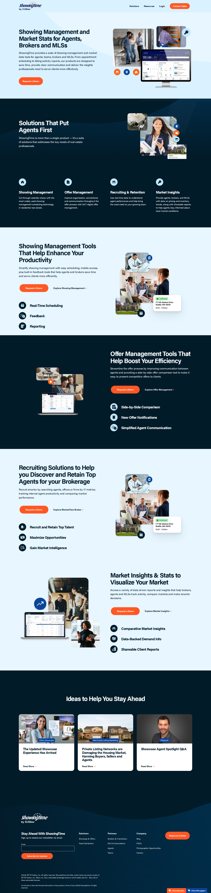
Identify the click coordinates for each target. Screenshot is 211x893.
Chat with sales (178, 890)
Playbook (164, 740)
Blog (138, 839)
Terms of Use (69, 885)
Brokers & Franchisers (117, 839)
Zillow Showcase (46, 740)
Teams (110, 853)
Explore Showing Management (69, 288)
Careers (140, 853)
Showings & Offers (87, 839)
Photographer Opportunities (149, 848)
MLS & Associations (116, 843)
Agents (111, 848)
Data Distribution (86, 843)
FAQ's (139, 843)
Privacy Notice (59, 885)
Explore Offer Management (159, 389)
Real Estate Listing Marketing (105, 740)
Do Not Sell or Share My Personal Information (37, 885)
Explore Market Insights (157, 610)
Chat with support (198, 890)
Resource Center (177, 835)
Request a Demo (30, 81)
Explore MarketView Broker (67, 509)
